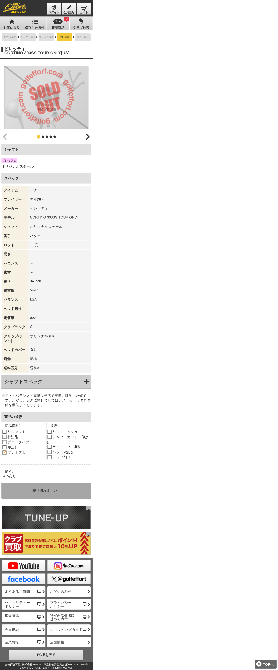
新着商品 (60, 23)
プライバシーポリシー (61, 604)
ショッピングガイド (66, 630)
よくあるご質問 (17, 591)
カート (84, 12)
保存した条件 (34, 28)
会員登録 (68, 12)
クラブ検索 (81, 28)
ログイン (54, 12)
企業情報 (12, 642)
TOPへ (268, 664)
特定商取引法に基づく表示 (62, 617)
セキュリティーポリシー (17, 604)
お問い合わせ (61, 591)
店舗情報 (57, 642)
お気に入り (11, 28)
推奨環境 (12, 615)
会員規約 (12, 630)
